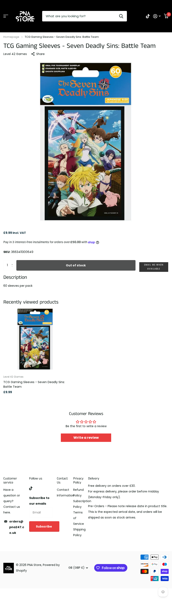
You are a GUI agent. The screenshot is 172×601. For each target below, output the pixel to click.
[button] (154, 267)
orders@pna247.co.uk (16, 527)
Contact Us (62, 480)
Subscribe (44, 526)
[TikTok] (31, 488)
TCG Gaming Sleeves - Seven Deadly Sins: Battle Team (34, 384)
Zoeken (121, 16)
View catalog (5, 16)
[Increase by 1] (13, 261)
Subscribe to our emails (39, 501)
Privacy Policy (78, 480)
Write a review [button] (86, 437)
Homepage (11, 37)
